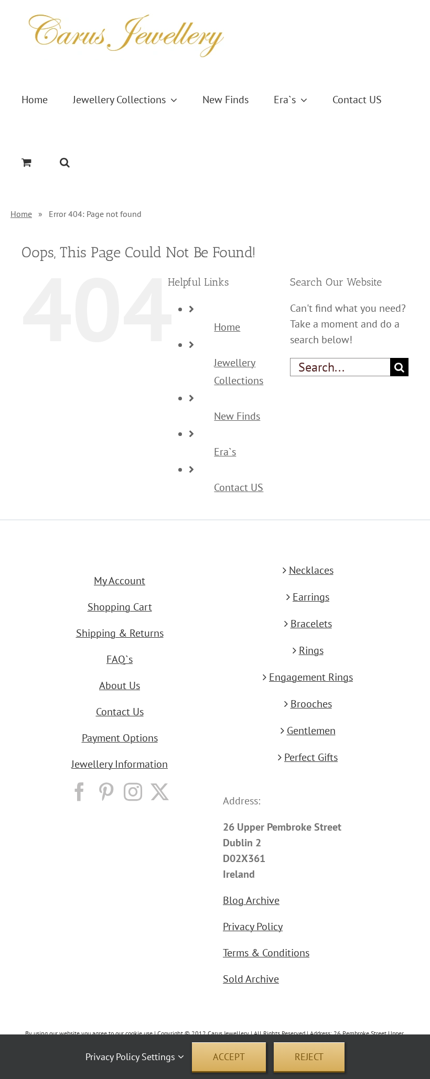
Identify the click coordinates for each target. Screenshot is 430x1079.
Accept (229, 1057)
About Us (119, 685)
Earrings (311, 597)
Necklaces (311, 570)
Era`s (225, 452)
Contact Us (120, 711)
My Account (119, 580)
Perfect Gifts (311, 757)
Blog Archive (251, 900)
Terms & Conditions (266, 953)
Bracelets (311, 623)
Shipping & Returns (120, 633)
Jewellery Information (119, 764)
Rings (311, 650)
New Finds (237, 416)
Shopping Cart (120, 607)
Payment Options (120, 738)
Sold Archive (251, 979)
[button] (65, 162)
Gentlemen (311, 730)
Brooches (311, 704)
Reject (309, 1057)
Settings (160, 1057)
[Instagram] (133, 791)
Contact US (238, 487)
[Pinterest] (106, 791)
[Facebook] (79, 791)
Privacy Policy (253, 926)
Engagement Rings (311, 677)
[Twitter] (159, 791)
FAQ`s (119, 659)
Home (21, 214)
